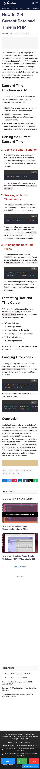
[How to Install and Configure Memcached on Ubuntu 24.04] (20, 513)
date (4, 470)
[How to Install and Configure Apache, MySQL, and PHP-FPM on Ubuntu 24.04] (20, 543)
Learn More (20, 766)
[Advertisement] (20, 598)
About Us (5, 8)
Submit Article (17, 8)
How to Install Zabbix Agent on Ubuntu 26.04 (16, 674)
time (18, 473)
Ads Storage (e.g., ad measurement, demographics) (21, 745)
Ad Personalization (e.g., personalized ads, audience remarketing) (21, 754)
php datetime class (8, 473)
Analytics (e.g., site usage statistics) (21, 742)
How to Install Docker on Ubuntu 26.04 (14, 678)
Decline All (34, 762)
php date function (25, 470)
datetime (10, 470)
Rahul (6, 33)
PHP (17, 470)
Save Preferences (8, 762)
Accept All (22, 762)
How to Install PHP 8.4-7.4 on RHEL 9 (18, 499)
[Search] (33, 3)
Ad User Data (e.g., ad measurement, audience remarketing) (21, 749)
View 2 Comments (20, 567)
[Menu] (37, 3)
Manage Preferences (31, 766)
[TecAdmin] (10, 3)
